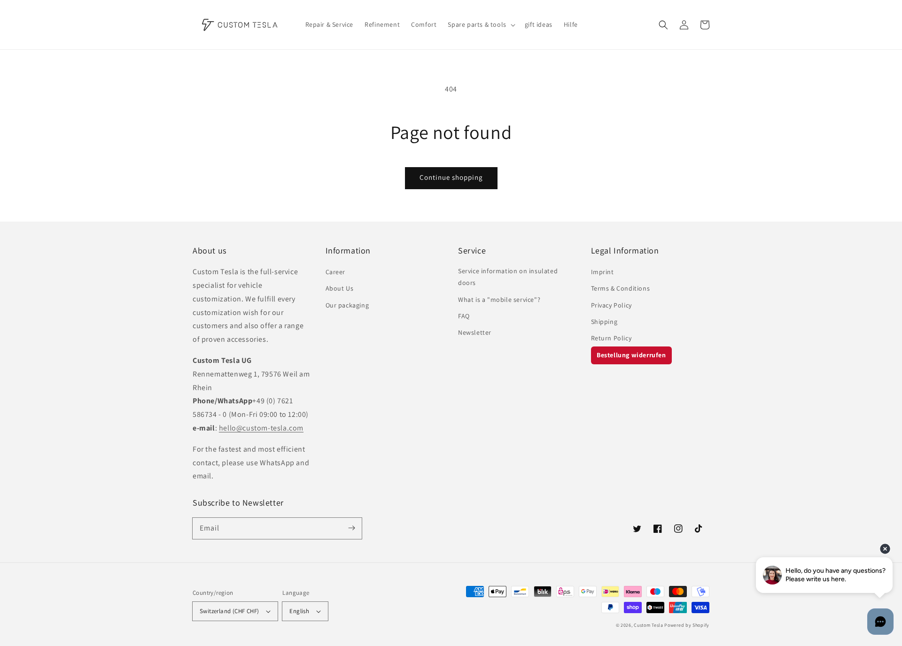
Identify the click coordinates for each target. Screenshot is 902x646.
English (299, 611)
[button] (663, 25)
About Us (340, 288)
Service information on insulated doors (508, 277)
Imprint (602, 272)
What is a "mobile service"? (499, 299)
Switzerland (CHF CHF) (229, 611)
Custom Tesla (648, 625)
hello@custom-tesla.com (261, 428)
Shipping (604, 321)
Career (336, 272)
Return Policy (611, 338)
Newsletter (474, 332)
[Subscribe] (351, 528)
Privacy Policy (611, 305)
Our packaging (347, 305)
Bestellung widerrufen (631, 355)
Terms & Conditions (620, 288)
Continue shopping (451, 177)
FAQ (464, 316)
